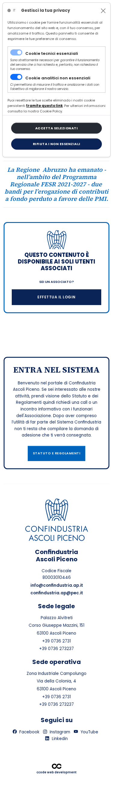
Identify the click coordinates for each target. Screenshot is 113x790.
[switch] (16, 77)
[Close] (103, 10)
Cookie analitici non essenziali (57, 78)
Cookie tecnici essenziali (51, 53)
